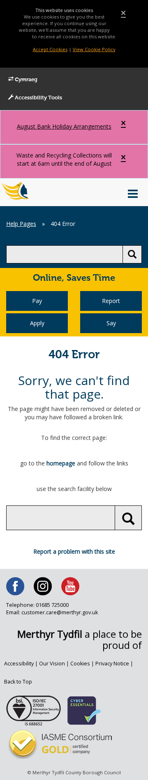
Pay (37, 301)
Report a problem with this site (74, 551)
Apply (37, 323)
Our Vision (52, 663)
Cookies (80, 663)
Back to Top (18, 681)
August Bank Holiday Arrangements (64, 126)
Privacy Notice (112, 663)
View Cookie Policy (94, 49)
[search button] (132, 254)
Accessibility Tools (38, 98)
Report (111, 301)
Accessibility (19, 663)
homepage (60, 463)
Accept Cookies (50, 49)
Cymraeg (25, 79)
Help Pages (21, 224)
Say (111, 323)
